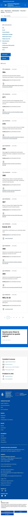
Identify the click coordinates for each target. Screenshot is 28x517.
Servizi (2, 413)
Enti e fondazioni (4, 409)
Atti (3, 28)
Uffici (2, 407)
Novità (2, 423)
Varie (3, 49)
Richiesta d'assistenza (5, 485)
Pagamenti (3, 415)
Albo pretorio (3, 442)
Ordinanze (4, 43)
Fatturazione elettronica (6, 466)
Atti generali (3, 438)
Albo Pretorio (8, 10)
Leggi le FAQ (3, 478)
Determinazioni (15, 10)
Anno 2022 (23, 10)
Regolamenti (5, 47)
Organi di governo (4, 403)
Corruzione (3, 440)
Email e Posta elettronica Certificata (8, 464)
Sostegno (3, 417)
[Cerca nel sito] (25, 5)
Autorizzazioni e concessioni (7, 419)
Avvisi (3, 30)
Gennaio (2, 12)
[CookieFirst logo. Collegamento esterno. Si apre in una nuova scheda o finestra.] (1, 501)
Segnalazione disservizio (6, 483)
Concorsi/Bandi (5, 32)
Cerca (3, 20)
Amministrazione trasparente (9, 447)
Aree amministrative (5, 405)
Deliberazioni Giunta (6, 36)
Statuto (2, 436)
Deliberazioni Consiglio (7, 34)
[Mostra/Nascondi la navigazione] (1, 5)
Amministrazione (5, 401)
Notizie (2, 425)
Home (2, 10)
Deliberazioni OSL (6, 39)
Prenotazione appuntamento (7, 481)
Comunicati (3, 428)
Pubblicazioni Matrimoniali (8, 45)
